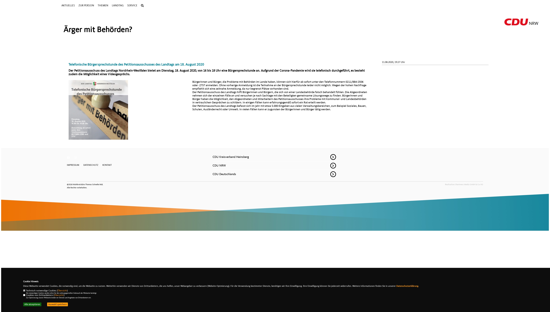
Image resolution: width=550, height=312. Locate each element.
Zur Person (86, 5)
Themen (103, 5)
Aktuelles (68, 5)
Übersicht (62, 290)
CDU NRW (219, 165)
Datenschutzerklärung (407, 286)
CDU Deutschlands (224, 174)
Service (132, 5)
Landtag (118, 5)
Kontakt (107, 165)
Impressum (73, 165)
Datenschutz (90, 165)
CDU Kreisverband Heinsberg (231, 157)
